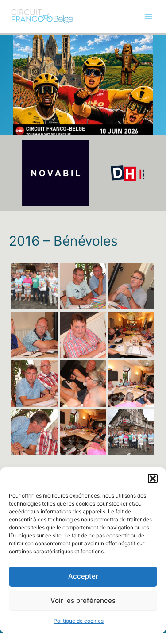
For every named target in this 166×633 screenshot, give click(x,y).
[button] (152, 478)
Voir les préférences (83, 600)
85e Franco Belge (34, 63)
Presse (18, 135)
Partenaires (25, 117)
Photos (19, 81)
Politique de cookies (79, 621)
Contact (20, 154)
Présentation (27, 45)
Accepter (83, 576)
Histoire (20, 99)
